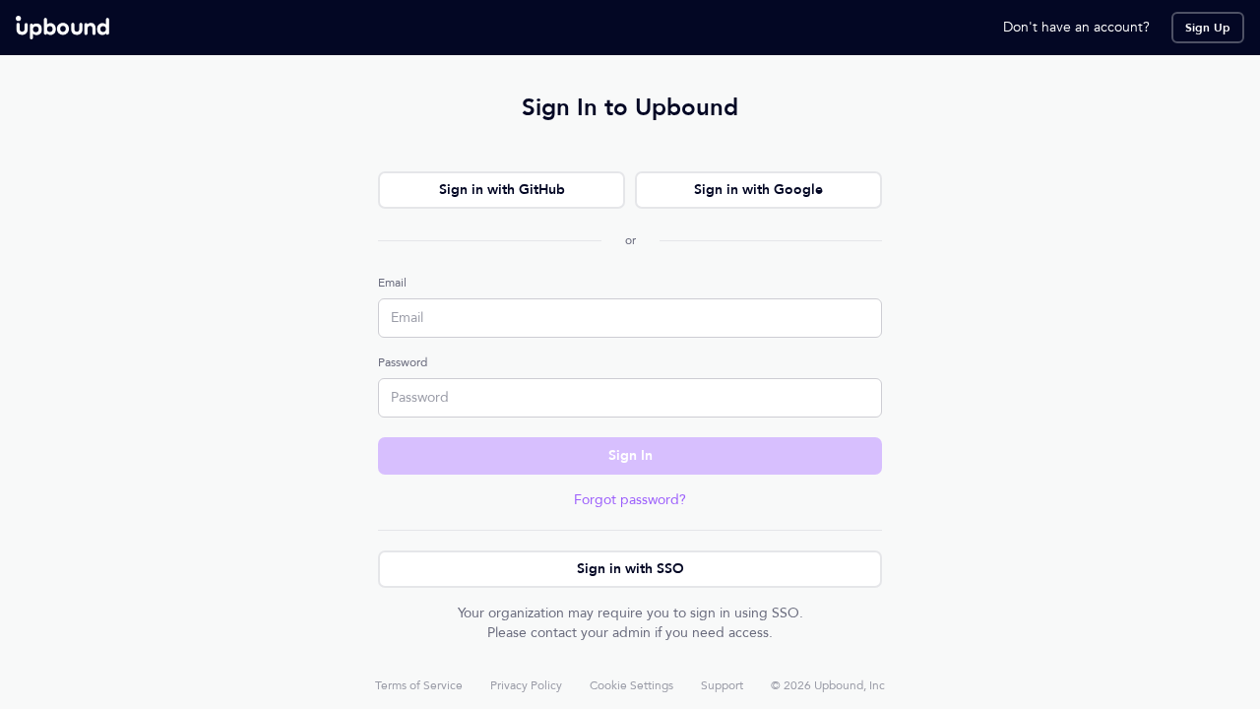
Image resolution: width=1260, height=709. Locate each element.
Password (402, 362)
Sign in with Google (758, 189)
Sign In (630, 455)
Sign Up (1207, 27)
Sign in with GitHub (502, 189)
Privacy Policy (526, 685)
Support (722, 685)
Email (392, 282)
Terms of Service (419, 685)
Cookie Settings (631, 685)
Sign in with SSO (630, 568)
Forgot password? (630, 499)
